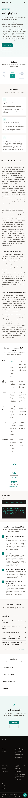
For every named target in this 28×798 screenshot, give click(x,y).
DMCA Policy (4, 773)
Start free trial (7, 49)
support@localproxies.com (6, 796)
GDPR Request (18, 769)
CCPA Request (18, 773)
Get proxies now (7, 45)
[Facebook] (19, 796)
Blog (2, 787)
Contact (3, 788)
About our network (14, 486)
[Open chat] (25, 795)
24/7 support (15, 796)
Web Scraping (18, 748)
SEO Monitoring (18, 757)
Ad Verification (18, 751)
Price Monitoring (18, 756)
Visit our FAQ (14, 649)
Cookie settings (5, 771)
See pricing (14, 726)
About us (3, 785)
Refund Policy (4, 768)
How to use (4, 751)
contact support (22, 649)
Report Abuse (18, 777)
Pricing (3, 748)
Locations (4, 749)
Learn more (14, 477)
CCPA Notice (18, 771)
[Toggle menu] (24, 2)
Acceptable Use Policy (20, 765)
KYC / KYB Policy (18, 766)
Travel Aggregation (19, 754)
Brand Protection (18, 752)
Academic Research (19, 759)
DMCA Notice (18, 779)
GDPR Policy (17, 768)
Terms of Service (5, 766)
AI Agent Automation (19, 749)
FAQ (2, 752)
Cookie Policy (4, 769)
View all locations (14, 468)
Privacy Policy (4, 765)
